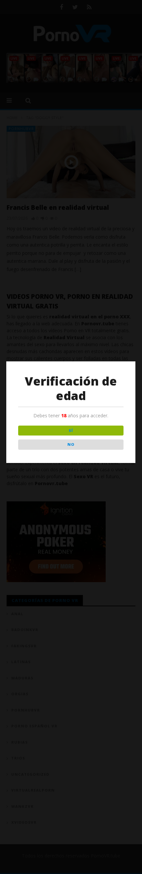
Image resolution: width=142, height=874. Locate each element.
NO (71, 444)
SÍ (71, 430)
